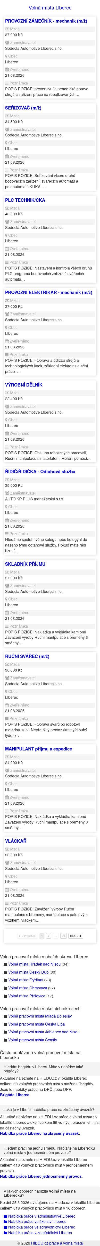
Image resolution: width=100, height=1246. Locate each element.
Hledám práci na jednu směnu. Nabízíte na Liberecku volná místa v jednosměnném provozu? (49, 1150)
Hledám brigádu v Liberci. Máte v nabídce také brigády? (43, 1069)
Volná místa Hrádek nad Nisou (34, 964)
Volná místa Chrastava (27, 988)
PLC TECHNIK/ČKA (25, 200)
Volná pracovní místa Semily (32, 1040)
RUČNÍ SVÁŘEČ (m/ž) (27, 656)
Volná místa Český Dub (28, 972)
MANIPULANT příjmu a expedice (38, 748)
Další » (74, 936)
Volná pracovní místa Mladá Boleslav (40, 1016)
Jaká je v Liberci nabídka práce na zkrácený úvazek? (49, 1109)
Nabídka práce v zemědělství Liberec (39, 1232)
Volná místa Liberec (50, 7)
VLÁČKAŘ (15, 841)
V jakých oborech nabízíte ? (40, 1193)
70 (63, 936)
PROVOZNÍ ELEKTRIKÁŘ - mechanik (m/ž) (48, 292)
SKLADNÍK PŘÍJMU (25, 564)
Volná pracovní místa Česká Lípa (36, 1024)
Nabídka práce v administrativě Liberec (41, 1216)
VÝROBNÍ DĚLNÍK (23, 384)
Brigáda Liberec (14, 1094)
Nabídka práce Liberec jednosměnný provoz (41, 1176)
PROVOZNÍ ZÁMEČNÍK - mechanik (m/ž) (46, 20)
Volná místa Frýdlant (25, 980)
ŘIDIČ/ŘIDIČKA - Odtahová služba (40, 471)
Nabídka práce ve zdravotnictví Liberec (41, 1227)
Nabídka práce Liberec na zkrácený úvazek (39, 1133)
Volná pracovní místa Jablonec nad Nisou (44, 1032)
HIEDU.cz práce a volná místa (57, 1243)
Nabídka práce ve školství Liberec (36, 1221)
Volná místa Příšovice (26, 996)
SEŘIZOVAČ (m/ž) (23, 107)
